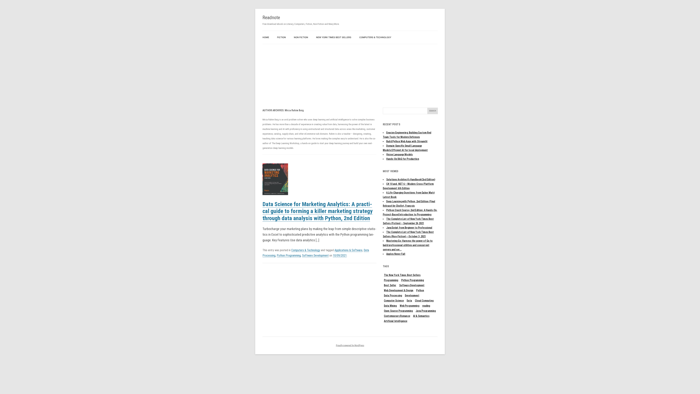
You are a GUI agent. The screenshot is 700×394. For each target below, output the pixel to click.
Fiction (281, 37)
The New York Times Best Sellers (402, 275)
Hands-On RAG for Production (402, 158)
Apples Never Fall (395, 253)
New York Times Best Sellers (333, 37)
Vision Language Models (399, 154)
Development (412, 295)
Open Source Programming (398, 310)
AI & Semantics (421, 315)
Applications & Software (348, 250)
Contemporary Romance (397, 315)
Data (409, 300)
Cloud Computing (424, 300)
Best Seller (390, 285)
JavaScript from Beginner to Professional (409, 227)
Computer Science (394, 300)
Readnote (271, 17)
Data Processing (393, 295)
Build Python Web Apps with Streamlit (406, 141)
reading (426, 305)
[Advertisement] (350, 71)
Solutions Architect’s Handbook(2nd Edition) (410, 179)
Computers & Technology (375, 37)
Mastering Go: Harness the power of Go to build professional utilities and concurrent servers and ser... (408, 245)
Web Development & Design (398, 290)
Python (420, 290)
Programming (391, 280)
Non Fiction (301, 37)
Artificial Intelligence (395, 321)
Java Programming (426, 310)
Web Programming (409, 305)
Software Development (315, 255)
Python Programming (289, 255)
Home (265, 37)
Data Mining (390, 305)
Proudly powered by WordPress (350, 345)
